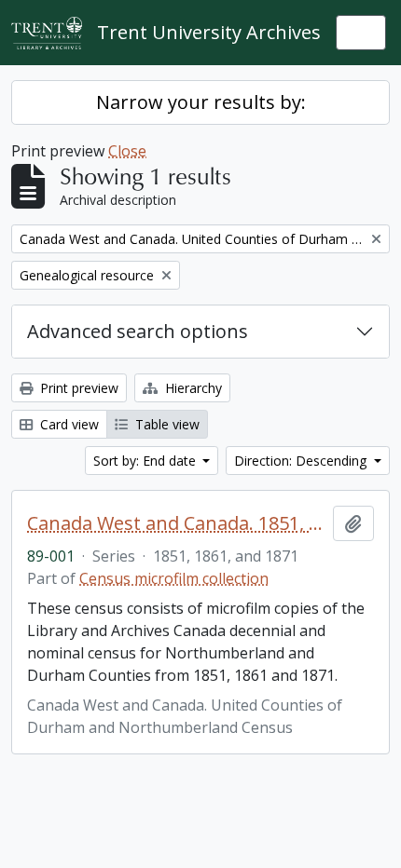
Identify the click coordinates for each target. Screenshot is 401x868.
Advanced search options (137, 331)
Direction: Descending (302, 460)
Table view (165, 424)
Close (127, 151)
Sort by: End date (146, 460)
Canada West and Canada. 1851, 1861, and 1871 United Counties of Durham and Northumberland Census (176, 523)
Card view (67, 424)
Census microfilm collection (174, 578)
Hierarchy (191, 388)
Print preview (77, 388)
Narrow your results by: (201, 102)
